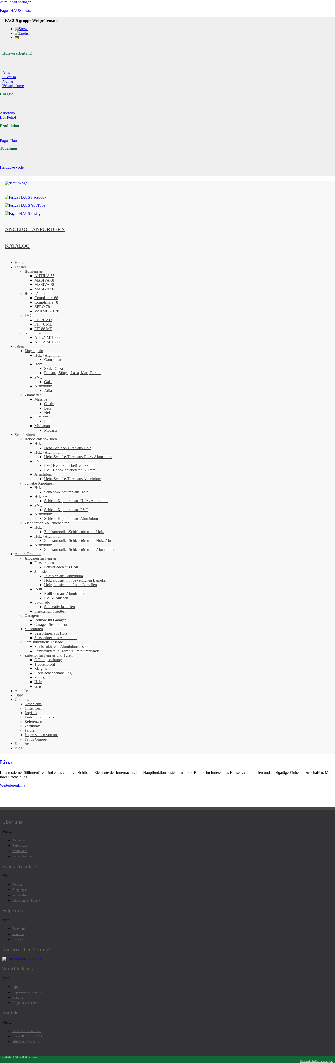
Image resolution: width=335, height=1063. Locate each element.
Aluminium (33, 333)
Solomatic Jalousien (59, 607)
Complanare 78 (46, 302)
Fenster (20, 267)
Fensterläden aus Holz (61, 567)
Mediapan (42, 426)
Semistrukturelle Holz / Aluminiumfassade (67, 651)
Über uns (22, 699)
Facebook (19, 929)
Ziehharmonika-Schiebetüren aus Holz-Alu (77, 540)
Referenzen (33, 721)
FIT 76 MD (43, 324)
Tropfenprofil (44, 664)
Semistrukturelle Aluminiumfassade (61, 646)
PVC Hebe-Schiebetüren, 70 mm (69, 470)
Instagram (19, 939)
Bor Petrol (8, 117)
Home (19, 262)
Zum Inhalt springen (15, 2)
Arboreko (7, 113)
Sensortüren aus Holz (50, 633)
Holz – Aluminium (39, 293)
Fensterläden (44, 563)
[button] (167, 831)
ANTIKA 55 (44, 276)
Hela (48, 412)
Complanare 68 (46, 298)
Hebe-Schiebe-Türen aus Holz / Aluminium (78, 457)
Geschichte (33, 704)
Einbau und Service (40, 717)
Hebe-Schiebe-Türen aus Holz (67, 448)
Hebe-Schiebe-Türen (41, 439)
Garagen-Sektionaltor (50, 624)
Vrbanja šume (13, 86)
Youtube (18, 934)
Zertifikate (32, 726)
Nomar (7, 81)
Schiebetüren (25, 435)
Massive (40, 399)
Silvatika (9, 77)
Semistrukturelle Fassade (44, 642)
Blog (18, 748)
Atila (48, 390)
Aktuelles (22, 691)
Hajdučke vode (12, 167)
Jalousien (41, 571)
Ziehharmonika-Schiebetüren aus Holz (74, 532)
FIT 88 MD (43, 329)
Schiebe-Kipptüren (39, 483)
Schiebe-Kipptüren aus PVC (66, 510)
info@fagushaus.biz (26, 1042)
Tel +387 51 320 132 (26, 1031)
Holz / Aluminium (48, 355)
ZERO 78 (42, 307)
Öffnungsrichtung (48, 660)
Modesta (50, 430)
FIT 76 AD (43, 320)
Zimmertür (33, 395)
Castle (49, 404)
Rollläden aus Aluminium (64, 593)
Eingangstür (34, 351)
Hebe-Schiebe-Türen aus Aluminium (72, 479)
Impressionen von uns (41, 735)
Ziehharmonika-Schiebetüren (47, 523)
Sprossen (41, 677)
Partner (30, 730)
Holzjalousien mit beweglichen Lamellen (75, 580)
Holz (38, 364)
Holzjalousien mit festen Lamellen (70, 585)
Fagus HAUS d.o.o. (15, 10)
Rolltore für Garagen (50, 620)
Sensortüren (34, 629)
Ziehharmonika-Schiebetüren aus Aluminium (79, 549)
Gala (48, 382)
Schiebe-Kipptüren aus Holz (66, 492)
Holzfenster (33, 271)
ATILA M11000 (47, 337)
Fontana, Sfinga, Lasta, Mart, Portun (72, 373)
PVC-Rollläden (56, 598)
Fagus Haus (9, 141)
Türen (19, 346)
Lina (47, 421)
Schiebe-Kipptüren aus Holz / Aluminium (76, 501)
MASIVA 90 (44, 289)
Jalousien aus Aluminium (63, 576)
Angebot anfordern (25, 1003)
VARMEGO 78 (46, 311)
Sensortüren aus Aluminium (55, 638)
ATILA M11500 (47, 342)
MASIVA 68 (44, 280)
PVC (28, 315)
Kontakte (22, 744)
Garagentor (33, 616)
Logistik (31, 713)
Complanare (53, 360)
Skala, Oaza (53, 368)
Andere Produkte (28, 554)
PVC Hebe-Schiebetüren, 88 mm (69, 465)
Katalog (17, 997)
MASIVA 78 (44, 284)
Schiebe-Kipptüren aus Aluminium (71, 518)
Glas (37, 686)
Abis (6, 72)
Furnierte (41, 417)
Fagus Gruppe (36, 739)
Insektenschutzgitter (49, 611)
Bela (47, 408)
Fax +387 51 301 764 (27, 1036)
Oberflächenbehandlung (53, 673)
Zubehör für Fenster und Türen (49, 655)
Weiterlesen (12, 785)
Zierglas (40, 668)
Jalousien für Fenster (40, 558)
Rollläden (41, 589)
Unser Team (34, 708)
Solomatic (42, 602)
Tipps (19, 695)
